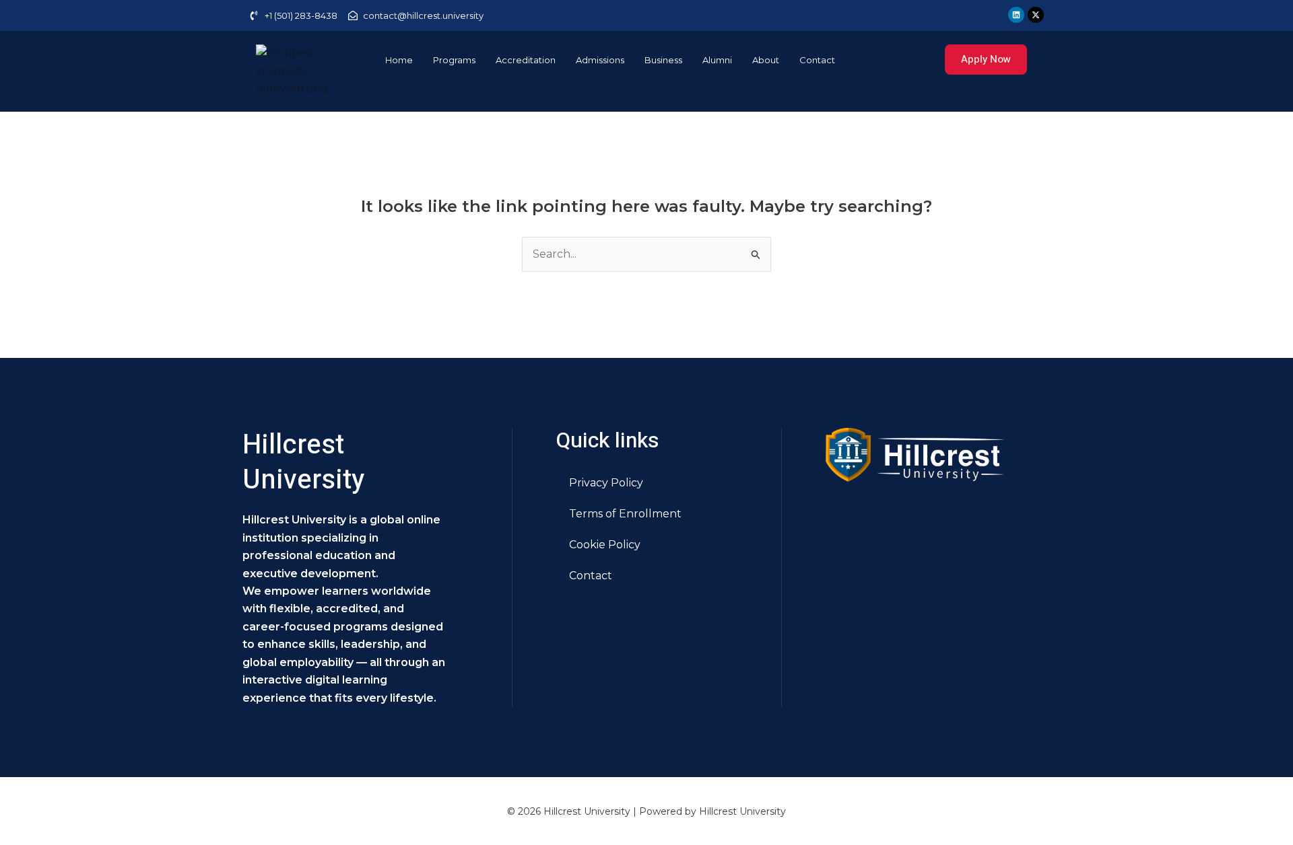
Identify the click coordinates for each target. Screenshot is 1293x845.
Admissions (600, 59)
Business (663, 59)
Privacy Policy (606, 482)
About (765, 59)
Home (399, 59)
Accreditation (526, 59)
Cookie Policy (604, 544)
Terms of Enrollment (625, 513)
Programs (454, 59)
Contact (817, 59)
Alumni (717, 59)
